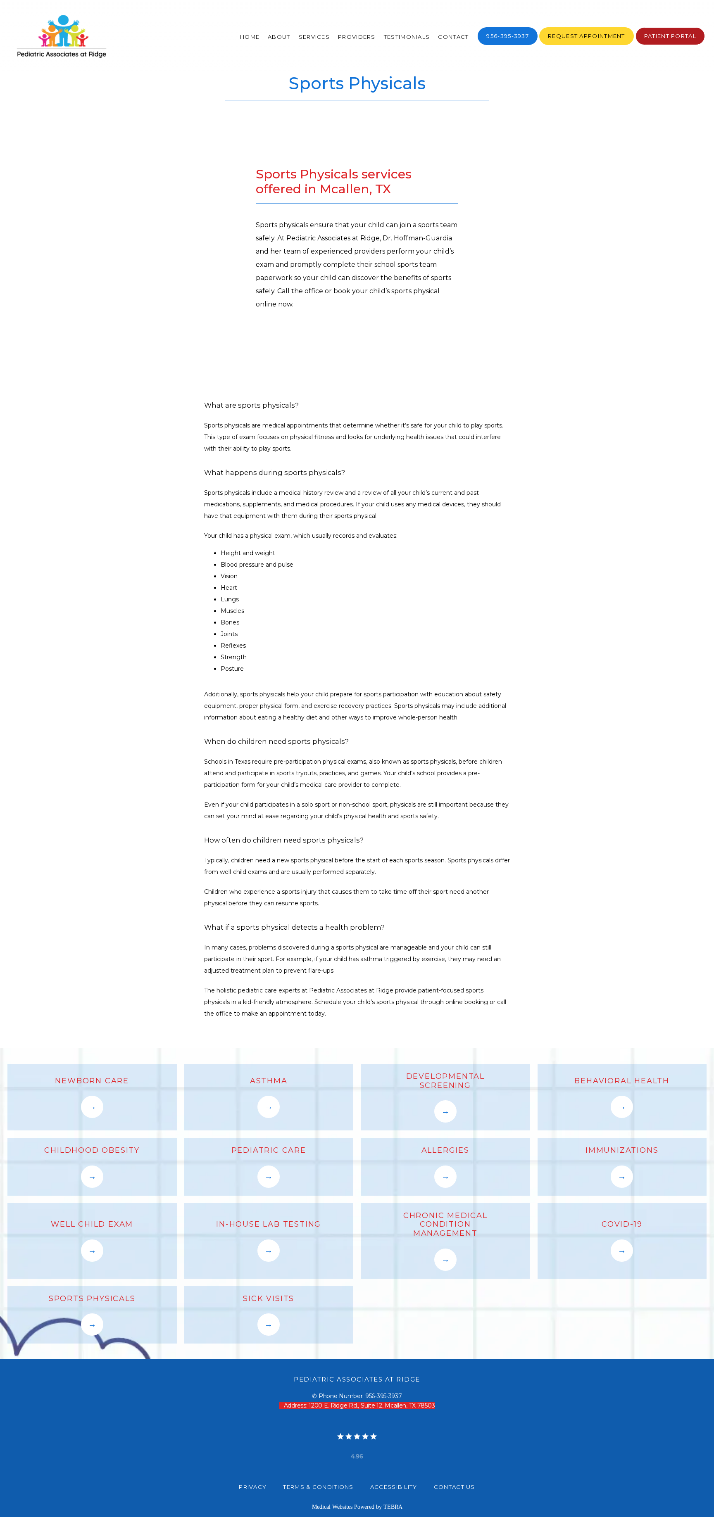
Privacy (253, 1487)
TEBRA (392, 1507)
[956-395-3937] (507, 44)
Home (249, 36)
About (279, 36)
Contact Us (454, 1487)
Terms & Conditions (318, 1487)
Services (314, 36)
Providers (357, 36)
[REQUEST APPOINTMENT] (586, 44)
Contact (453, 36)
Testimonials (407, 36)
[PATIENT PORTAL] (670, 44)
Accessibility (393, 1487)
